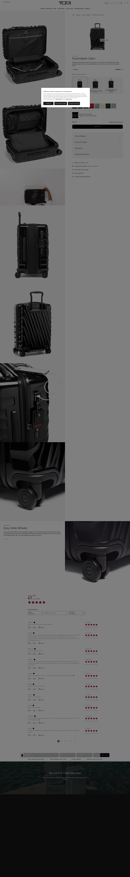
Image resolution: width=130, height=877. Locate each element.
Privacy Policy (59, 99)
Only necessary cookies (60, 103)
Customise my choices (74, 103)
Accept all (48, 103)
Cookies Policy (69, 99)
